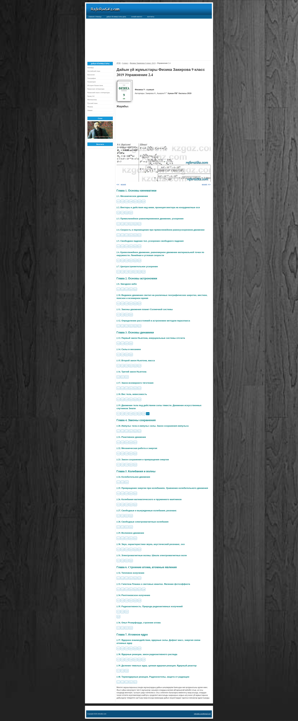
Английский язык (93, 71)
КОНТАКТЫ (150, 16)
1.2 (122, 201)
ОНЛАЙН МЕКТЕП (136, 16)
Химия (89, 110)
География (91, 78)
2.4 (148, 413)
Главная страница (94, 16)
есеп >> (206, 184)
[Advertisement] (149, 38)
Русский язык (92, 103)
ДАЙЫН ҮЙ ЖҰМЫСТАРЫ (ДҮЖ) (116, 16)
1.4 (131, 201)
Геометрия (91, 82)
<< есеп (121, 184)
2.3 (143, 201)
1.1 (118, 201)
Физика (90, 107)
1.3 (127, 201)
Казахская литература (95, 89)
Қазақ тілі (90, 96)
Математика (92, 100)
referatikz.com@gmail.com (202, 714)
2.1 (135, 201)
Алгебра (90, 68)
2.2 (139, 201)
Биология (91, 75)
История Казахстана (95, 85)
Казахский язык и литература (98, 92)
